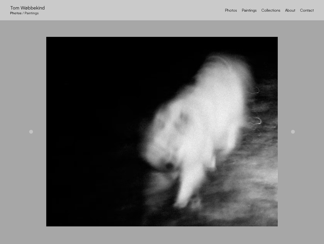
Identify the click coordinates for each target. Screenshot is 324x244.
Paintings (249, 10)
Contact (307, 10)
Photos (231, 10)
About (290, 10)
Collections (270, 10)
